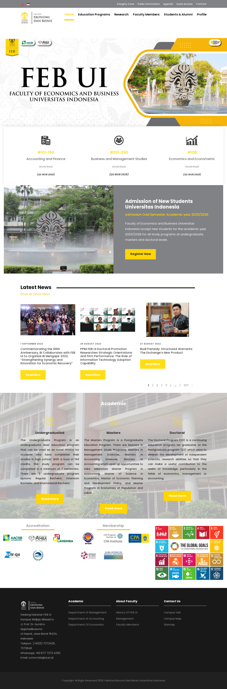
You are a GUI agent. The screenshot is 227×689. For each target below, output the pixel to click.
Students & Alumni (178, 14)
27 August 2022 (150, 343)
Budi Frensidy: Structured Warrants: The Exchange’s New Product (166, 351)
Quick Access (184, 4)
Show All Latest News (35, 294)
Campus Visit (172, 612)
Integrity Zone (125, 4)
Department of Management (87, 612)
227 (186, 385)
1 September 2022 (31, 343)
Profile (202, 14)
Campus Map (172, 619)
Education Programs (94, 14)
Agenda (168, 4)
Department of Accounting (86, 619)
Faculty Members (146, 14)
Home (69, 14)
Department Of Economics (86, 625)
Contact (201, 4)
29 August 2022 (90, 343)
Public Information (149, 4)
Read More (33, 375)
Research (121, 14)
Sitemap (169, 625)
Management (125, 619)
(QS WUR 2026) (46, 174)
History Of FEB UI (126, 612)
